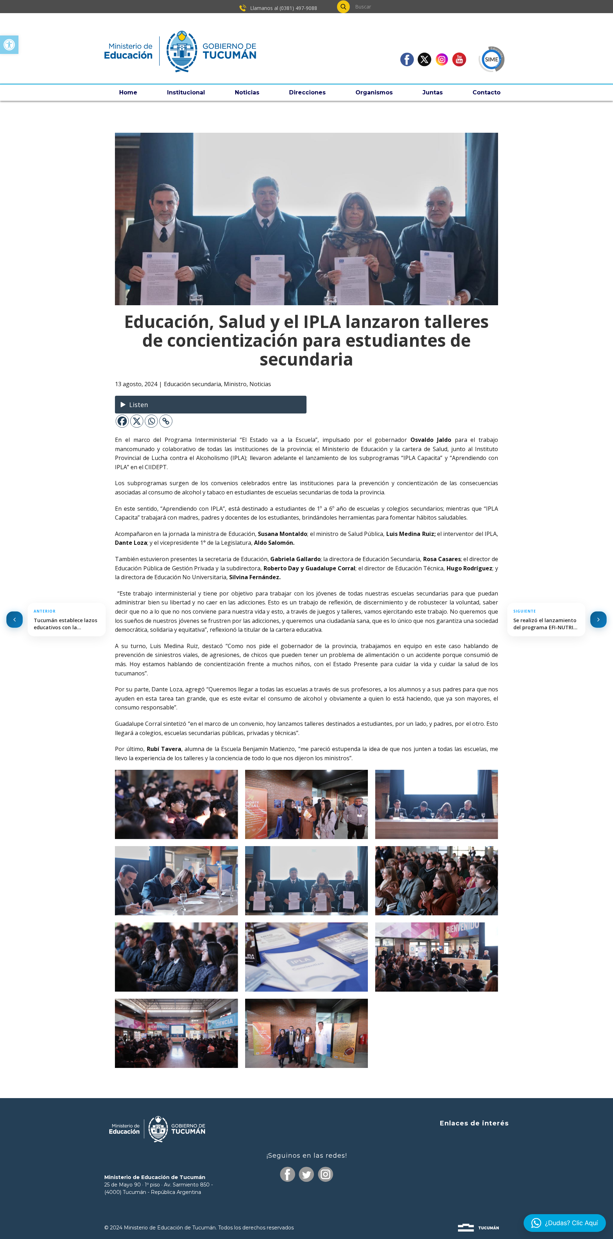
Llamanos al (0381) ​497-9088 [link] (283, 8)
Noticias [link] (247, 92)
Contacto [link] (487, 92)
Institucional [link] (186, 92)
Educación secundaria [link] (192, 384)
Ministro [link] (235, 384)
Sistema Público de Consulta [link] (467, 1151)
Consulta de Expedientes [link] (472, 1138)
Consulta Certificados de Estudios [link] (461, 1178)
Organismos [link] (374, 92)
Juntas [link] (433, 92)
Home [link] (128, 92)
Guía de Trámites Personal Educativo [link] (456, 1191)
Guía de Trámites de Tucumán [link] (464, 1164)
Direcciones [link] (307, 92)
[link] (9, 44)
